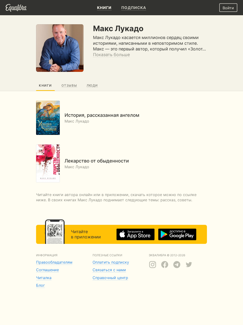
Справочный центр (110, 277)
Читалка (43, 277)
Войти (228, 7)
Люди (92, 85)
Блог (40, 285)
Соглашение (47, 269)
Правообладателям (54, 262)
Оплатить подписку (111, 262)
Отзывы (69, 85)
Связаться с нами (109, 269)
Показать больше (111, 54)
